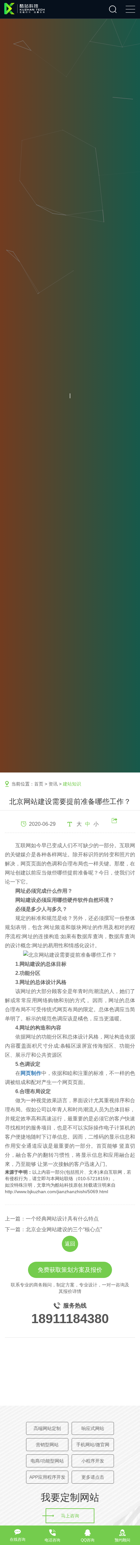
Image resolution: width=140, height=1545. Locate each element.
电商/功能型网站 (47, 1460)
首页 (38, 783)
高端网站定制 (47, 1428)
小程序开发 (92, 1460)
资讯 (53, 783)
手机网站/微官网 (92, 1444)
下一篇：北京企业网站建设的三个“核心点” (53, 1229)
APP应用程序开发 (47, 1477)
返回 (70, 1243)
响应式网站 (92, 1428)
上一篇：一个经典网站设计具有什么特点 (52, 1218)
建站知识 (72, 783)
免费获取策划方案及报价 (70, 1270)
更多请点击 (92, 1477)
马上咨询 (70, 1515)
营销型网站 (47, 1444)
